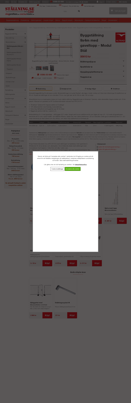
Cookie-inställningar (57, 169)
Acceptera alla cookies (72, 169)
